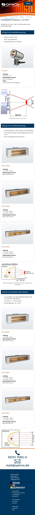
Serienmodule (15, 491)
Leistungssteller (16, 494)
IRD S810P (5, 413)
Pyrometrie (15, 501)
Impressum (15, 508)
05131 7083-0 (17, 457)
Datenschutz (15, 506)
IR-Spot (4, 70)
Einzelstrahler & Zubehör (18, 492)
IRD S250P (6, 332)
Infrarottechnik (16, 499)
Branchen (14, 503)
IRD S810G (5, 247)
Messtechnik (15, 496)
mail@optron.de (17, 465)
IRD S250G (6, 166)
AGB (13, 509)
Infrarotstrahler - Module (16, 17)
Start (5, 17)
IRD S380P (6, 372)
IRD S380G (6, 206)
